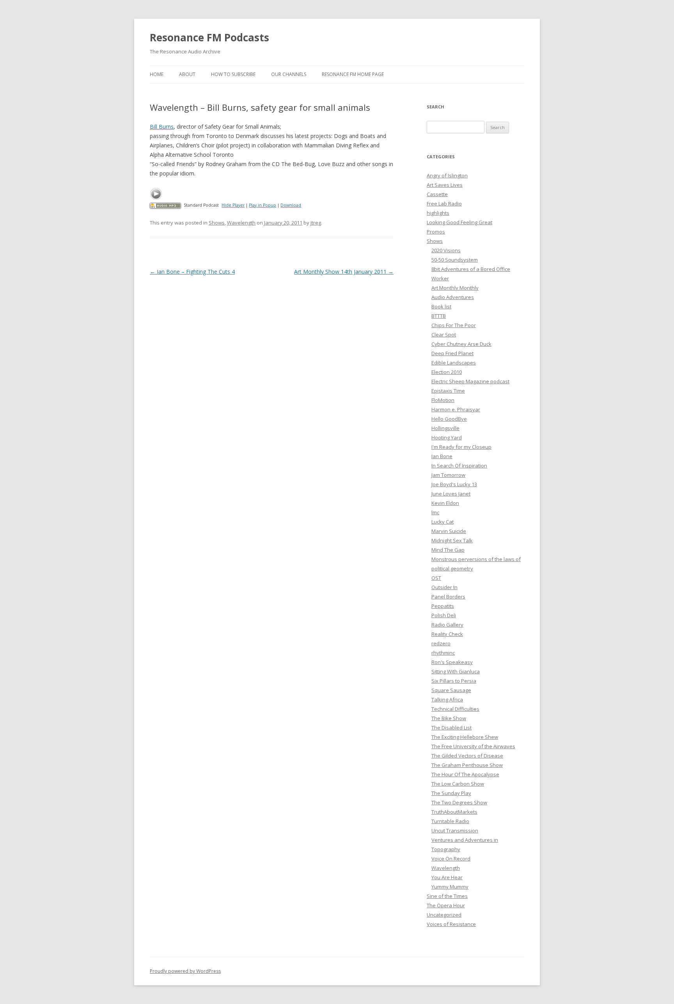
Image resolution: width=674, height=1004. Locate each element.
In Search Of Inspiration (459, 465)
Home (156, 74)
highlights (438, 212)
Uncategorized (444, 914)
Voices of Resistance (451, 924)
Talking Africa (447, 699)
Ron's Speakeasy (452, 662)
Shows (217, 222)
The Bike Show (448, 718)
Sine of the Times (447, 896)
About (187, 74)
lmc (435, 512)
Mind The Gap (448, 549)
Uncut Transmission (454, 830)
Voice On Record (450, 858)
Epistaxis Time (448, 390)
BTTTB (438, 315)
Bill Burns (162, 126)
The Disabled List (451, 727)
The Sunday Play (451, 793)
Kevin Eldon (445, 502)
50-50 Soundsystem (454, 259)
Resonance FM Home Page (353, 74)
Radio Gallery (447, 624)
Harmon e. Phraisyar (455, 409)
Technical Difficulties (455, 708)
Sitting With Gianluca (455, 671)
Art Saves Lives (445, 184)
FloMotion (442, 400)
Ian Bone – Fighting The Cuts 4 (192, 271)
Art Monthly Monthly (455, 287)
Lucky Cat (442, 521)
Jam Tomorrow (448, 474)
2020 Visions (446, 250)
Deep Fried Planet (452, 353)
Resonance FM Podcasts (209, 37)
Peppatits (442, 605)
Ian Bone (441, 456)
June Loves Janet (450, 493)
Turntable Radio (450, 821)
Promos (436, 231)
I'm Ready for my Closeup (461, 446)
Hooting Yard (446, 437)
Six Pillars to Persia (453, 680)
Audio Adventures (452, 297)
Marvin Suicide (448, 531)
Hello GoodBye (449, 418)
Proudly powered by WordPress (185, 971)
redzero (441, 643)
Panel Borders (448, 596)
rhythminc (443, 652)
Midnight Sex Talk (452, 540)
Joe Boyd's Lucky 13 (454, 484)
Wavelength (241, 222)
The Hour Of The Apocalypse (465, 774)
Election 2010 (446, 371)
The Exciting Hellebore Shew (464, 736)
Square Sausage (451, 690)
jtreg (315, 222)
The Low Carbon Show (457, 783)
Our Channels (288, 74)
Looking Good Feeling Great (459, 222)
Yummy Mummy (449, 886)
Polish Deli (443, 615)
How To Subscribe (233, 74)
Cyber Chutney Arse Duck (461, 343)
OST (436, 577)
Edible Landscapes (453, 362)
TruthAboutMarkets (454, 811)
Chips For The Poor (453, 325)
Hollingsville (445, 428)
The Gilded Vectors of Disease (467, 755)
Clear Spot (443, 334)
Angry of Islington (447, 175)
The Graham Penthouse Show (467, 764)
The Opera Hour (446, 905)
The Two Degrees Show (459, 802)
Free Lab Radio (444, 203)
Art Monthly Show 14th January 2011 (344, 271)
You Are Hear (447, 877)
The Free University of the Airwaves (473, 746)
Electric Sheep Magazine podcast (470, 381)
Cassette (437, 194)
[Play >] (156, 194)
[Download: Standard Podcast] (165, 205)
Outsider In (444, 587)
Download (290, 205)
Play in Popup (262, 205)
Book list (441, 306)
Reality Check (447, 633)
